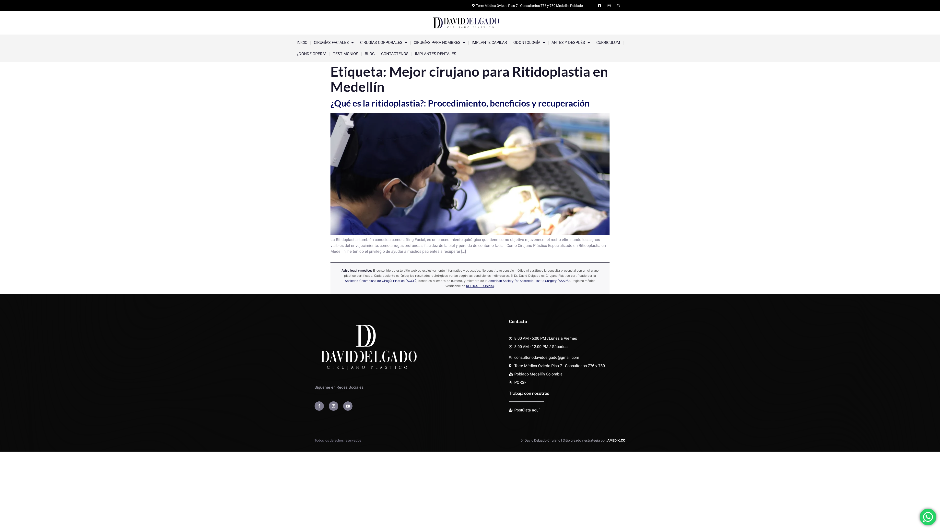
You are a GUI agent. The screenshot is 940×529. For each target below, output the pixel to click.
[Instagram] (333, 406)
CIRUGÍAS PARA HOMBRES (437, 43)
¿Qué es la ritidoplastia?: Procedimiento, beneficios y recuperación (459, 103)
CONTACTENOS (395, 54)
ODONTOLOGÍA (526, 43)
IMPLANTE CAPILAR (489, 43)
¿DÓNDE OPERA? (312, 54)
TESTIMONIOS (345, 54)
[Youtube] (347, 406)
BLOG (370, 54)
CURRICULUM (608, 43)
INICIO (302, 43)
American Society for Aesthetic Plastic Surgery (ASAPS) (529, 281)
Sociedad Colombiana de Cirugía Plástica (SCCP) (380, 281)
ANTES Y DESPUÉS (568, 43)
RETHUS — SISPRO (480, 286)
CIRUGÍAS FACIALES (331, 43)
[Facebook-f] (319, 406)
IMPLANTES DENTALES (435, 54)
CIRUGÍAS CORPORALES (381, 43)
